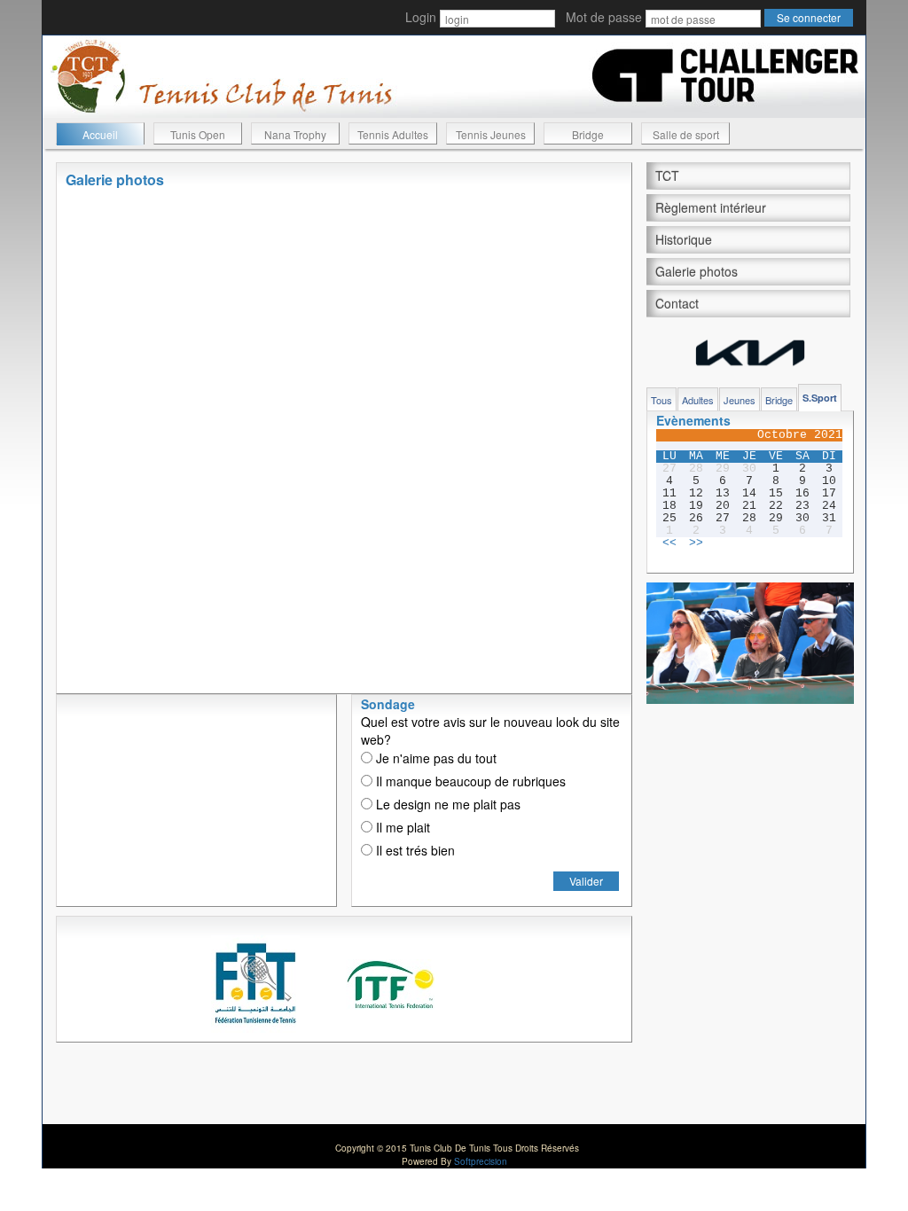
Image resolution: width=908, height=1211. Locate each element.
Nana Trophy (295, 134)
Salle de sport (686, 134)
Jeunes (739, 400)
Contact (677, 303)
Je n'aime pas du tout (434, 758)
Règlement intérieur (710, 207)
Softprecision (480, 1161)
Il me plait (401, 827)
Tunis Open (197, 134)
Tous (661, 400)
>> (696, 543)
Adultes (698, 400)
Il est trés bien (413, 850)
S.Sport (819, 397)
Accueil (100, 134)
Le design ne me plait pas (446, 804)
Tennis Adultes (392, 134)
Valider (586, 880)
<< (669, 543)
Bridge (588, 134)
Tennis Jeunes (491, 134)
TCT (667, 175)
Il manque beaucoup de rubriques (469, 781)
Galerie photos (696, 271)
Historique (683, 239)
